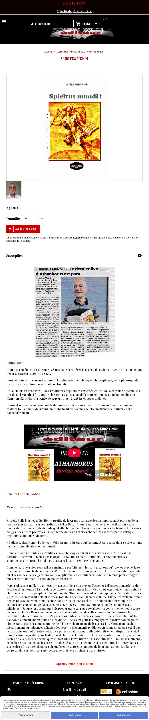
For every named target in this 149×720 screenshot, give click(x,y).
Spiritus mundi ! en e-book (74, 664)
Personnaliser (26, 715)
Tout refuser (75, 715)
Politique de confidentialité (27, 708)
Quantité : (13, 218)
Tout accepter (124, 715)
